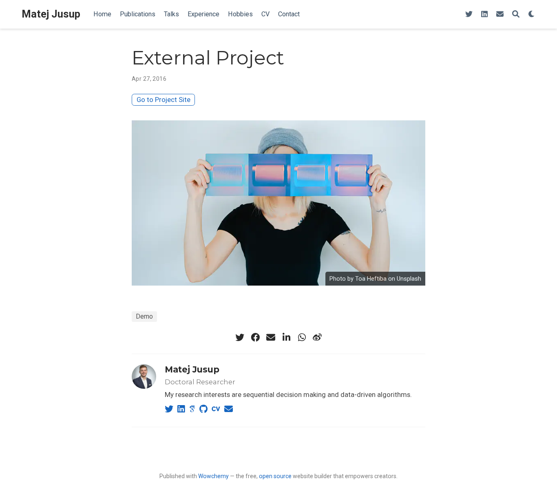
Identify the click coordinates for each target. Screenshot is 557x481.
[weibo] (317, 337)
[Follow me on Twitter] (469, 14)
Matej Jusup (51, 14)
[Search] (515, 14)
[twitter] (240, 337)
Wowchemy (213, 476)
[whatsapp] (302, 337)
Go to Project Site (163, 99)
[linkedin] (484, 14)
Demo (144, 316)
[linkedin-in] (286, 337)
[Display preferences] (531, 14)
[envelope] (500, 14)
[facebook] (255, 337)
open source (275, 476)
